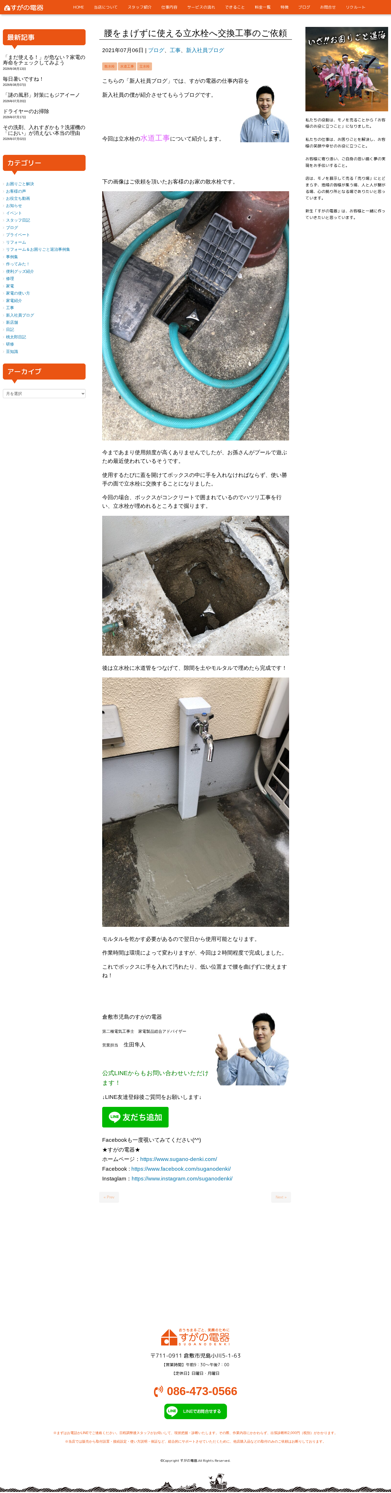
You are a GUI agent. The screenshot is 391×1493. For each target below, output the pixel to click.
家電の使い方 (18, 293)
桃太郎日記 (16, 337)
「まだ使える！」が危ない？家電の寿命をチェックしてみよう (44, 60)
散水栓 (109, 66)
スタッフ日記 (18, 220)
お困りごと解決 (20, 184)
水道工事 (127, 66)
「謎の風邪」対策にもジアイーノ (41, 95)
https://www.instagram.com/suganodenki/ (182, 1179)
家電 (10, 286)
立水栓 (144, 66)
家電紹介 (14, 301)
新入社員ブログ (205, 50)
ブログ (156, 50)
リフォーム (16, 242)
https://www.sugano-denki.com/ (178, 1159)
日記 (10, 329)
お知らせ (14, 206)
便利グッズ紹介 (20, 271)
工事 (175, 50)
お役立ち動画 (18, 198)
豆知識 (12, 351)
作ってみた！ (18, 264)
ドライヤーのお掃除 (26, 111)
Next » (281, 1197)
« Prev (109, 1197)
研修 (10, 344)
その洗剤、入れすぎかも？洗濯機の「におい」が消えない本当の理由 (44, 130)
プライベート (18, 235)
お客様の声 (16, 191)
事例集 (12, 257)
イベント (14, 213)
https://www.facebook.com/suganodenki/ (181, 1169)
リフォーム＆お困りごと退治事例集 (38, 249)
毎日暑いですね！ (23, 79)
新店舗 (12, 322)
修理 (10, 279)
